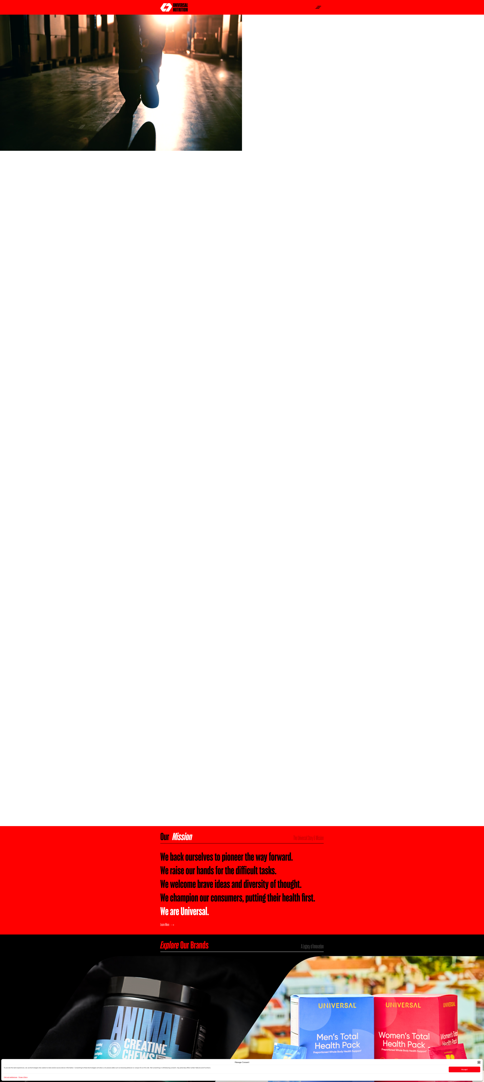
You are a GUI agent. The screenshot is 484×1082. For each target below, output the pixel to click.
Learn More (164, 924)
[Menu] (317, 7)
